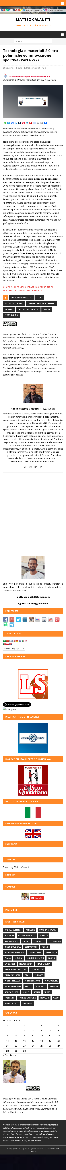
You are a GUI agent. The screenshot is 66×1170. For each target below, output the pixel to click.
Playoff (39, 975)
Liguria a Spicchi (35, 958)
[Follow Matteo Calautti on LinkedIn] (40, 466)
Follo (45, 947)
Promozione (51, 981)
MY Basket (10, 964)
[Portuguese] (4, 644)
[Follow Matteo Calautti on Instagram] (29, 466)
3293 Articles (49, 408)
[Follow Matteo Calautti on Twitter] (34, 466)
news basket (25, 964)
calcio (25, 941)
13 (58, 1035)
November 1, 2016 (14, 67)
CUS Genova (55, 941)
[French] (13, 641)
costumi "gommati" (21, 297)
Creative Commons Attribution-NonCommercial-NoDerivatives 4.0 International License (30, 344)
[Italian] (22, 641)
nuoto (9, 309)
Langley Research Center (41, 303)
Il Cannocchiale (13, 303)
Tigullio (44, 998)
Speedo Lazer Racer (28, 309)
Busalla (43, 935)
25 (41, 1045)
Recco (28, 986)
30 (24, 1050)
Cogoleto (39, 941)
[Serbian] (10, 644)
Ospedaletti (37, 969)
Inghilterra (35, 952)
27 (58, 1045)
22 (16, 1045)
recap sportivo (13, 986)
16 (24, 1040)
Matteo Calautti (33, 67)
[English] (10, 641)
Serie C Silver (11, 992)
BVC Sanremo (11, 941)
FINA (39, 297)
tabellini (9, 998)
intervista (51, 952)
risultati (40, 986)
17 (33, 1040)
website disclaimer (16, 368)
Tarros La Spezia (27, 998)
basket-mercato (26, 935)
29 (16, 1050)
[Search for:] (33, 41)
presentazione (32, 981)
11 (41, 1035)
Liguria (18, 958)
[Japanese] (26, 641)
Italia (8, 958)
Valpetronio (11, 1003)
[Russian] (7, 644)
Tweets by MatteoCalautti (16, 867)
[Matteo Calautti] (33, 12)
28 (7, 1050)
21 (7, 1045)
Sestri (37, 992)
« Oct (5, 1055)
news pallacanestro (16, 969)
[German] (16, 641)
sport (47, 309)
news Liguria (43, 964)
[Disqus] (33, 514)
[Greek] (19, 641)
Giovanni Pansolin (15, 952)
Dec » (13, 1055)
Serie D (25, 992)
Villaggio (27, 1003)
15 (16, 1040)
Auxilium (9, 935)
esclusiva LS (31, 947)
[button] (61, 3)
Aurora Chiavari (47, 930)
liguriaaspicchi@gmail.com (33, 603)
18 (41, 1040)
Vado (56, 998)
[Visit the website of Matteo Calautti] (25, 466)
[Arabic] (4, 641)
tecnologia (11, 315)
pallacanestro (13, 975)
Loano (51, 958)
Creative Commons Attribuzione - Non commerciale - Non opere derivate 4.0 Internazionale (30, 338)
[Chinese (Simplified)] (7, 641)
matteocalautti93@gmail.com (33, 596)
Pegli (27, 975)
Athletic (30, 930)
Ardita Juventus (13, 930)
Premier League (12, 981)
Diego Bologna (13, 947)
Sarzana (54, 986)
